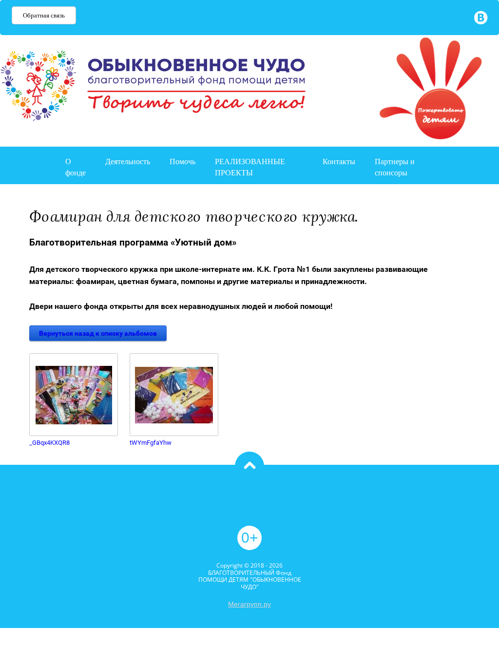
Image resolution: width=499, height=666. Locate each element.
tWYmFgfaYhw (151, 442)
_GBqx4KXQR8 (49, 442)
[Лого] (420, 89)
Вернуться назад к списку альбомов (98, 333)
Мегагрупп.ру (249, 604)
